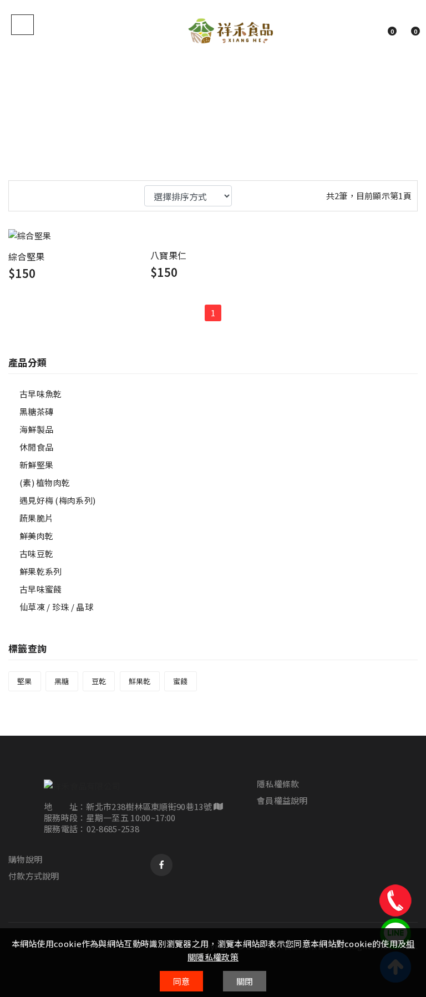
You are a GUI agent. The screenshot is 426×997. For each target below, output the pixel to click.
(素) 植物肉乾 (44, 482)
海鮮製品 (36, 429)
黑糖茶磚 (36, 411)
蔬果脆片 (36, 518)
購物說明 (25, 859)
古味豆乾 (36, 553)
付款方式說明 (33, 876)
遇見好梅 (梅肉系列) (57, 500)
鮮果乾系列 (40, 571)
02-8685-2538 (113, 828)
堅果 (24, 681)
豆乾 (99, 681)
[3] (20, 194)
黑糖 (61, 681)
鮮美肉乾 (36, 535)
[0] (380, 30)
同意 (181, 981)
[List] (38, 194)
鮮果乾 (140, 681)
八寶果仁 (168, 255)
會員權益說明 (282, 800)
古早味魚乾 (40, 393)
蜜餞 (180, 681)
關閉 (244, 981)
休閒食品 (36, 447)
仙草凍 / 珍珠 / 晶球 (56, 607)
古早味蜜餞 (40, 589)
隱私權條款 (278, 783)
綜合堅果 (26, 256)
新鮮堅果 (36, 464)
